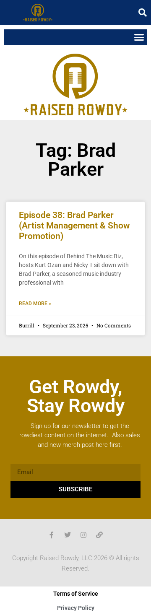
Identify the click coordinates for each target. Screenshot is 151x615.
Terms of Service (75, 593)
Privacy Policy (75, 608)
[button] (142, 12)
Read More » (35, 303)
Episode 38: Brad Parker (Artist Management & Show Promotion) (74, 225)
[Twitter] (67, 535)
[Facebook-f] (51, 535)
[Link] (99, 535)
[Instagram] (83, 535)
